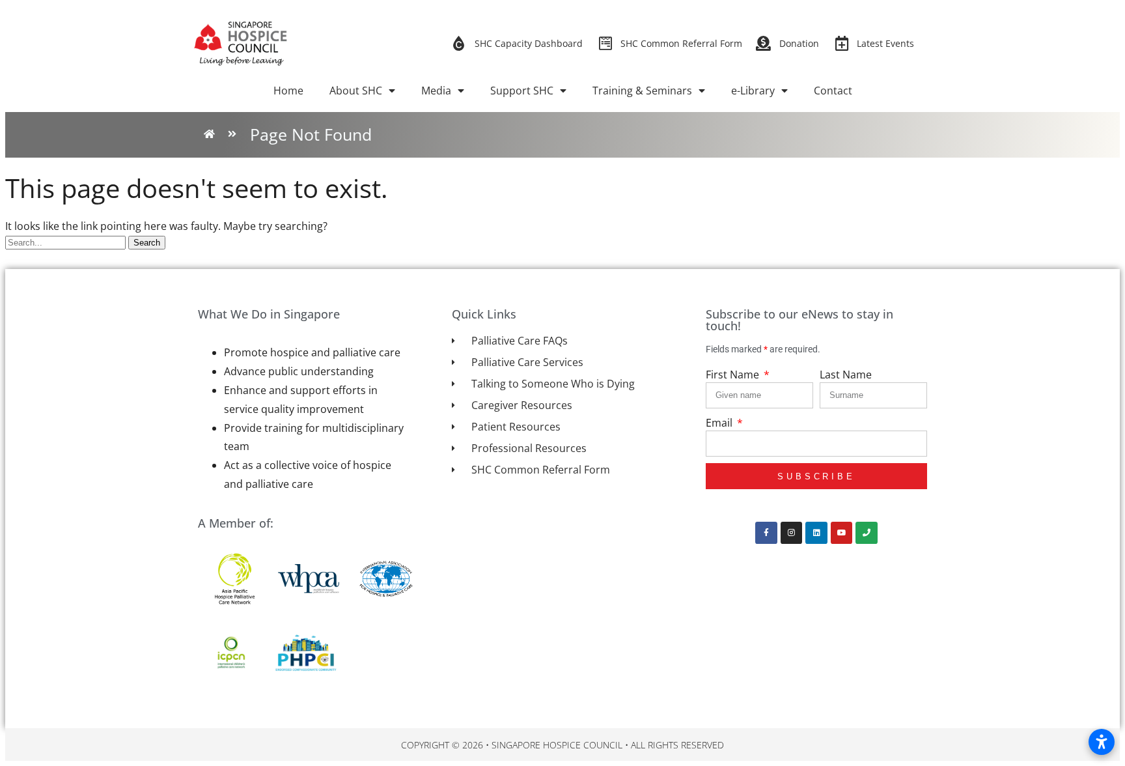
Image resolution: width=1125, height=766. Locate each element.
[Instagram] (792, 533)
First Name (734, 374)
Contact (833, 90)
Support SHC (521, 90)
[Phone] (866, 533)
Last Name (846, 374)
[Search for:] (66, 241)
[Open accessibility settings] (1102, 742)
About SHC (355, 90)
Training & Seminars (642, 90)
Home (288, 90)
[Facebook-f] (766, 533)
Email (720, 423)
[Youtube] (842, 533)
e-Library (753, 90)
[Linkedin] (816, 533)
